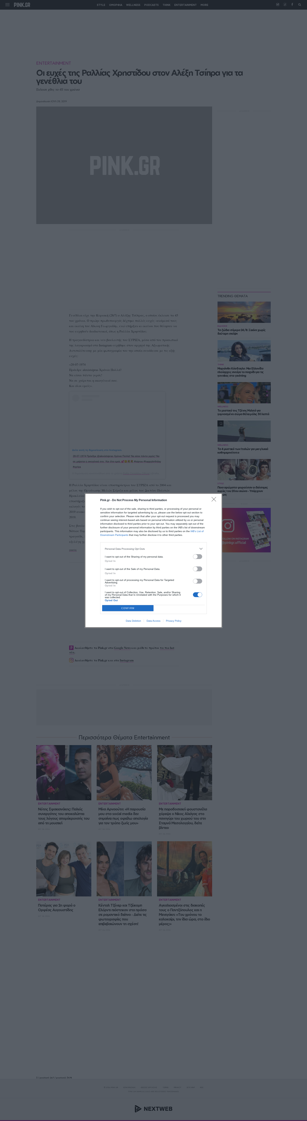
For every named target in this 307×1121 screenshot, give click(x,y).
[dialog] (153, 560)
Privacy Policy (173, 620)
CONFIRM (127, 608)
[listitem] (153, 549)
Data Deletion (133, 620)
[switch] (197, 556)
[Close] (215, 500)
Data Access (153, 620)
